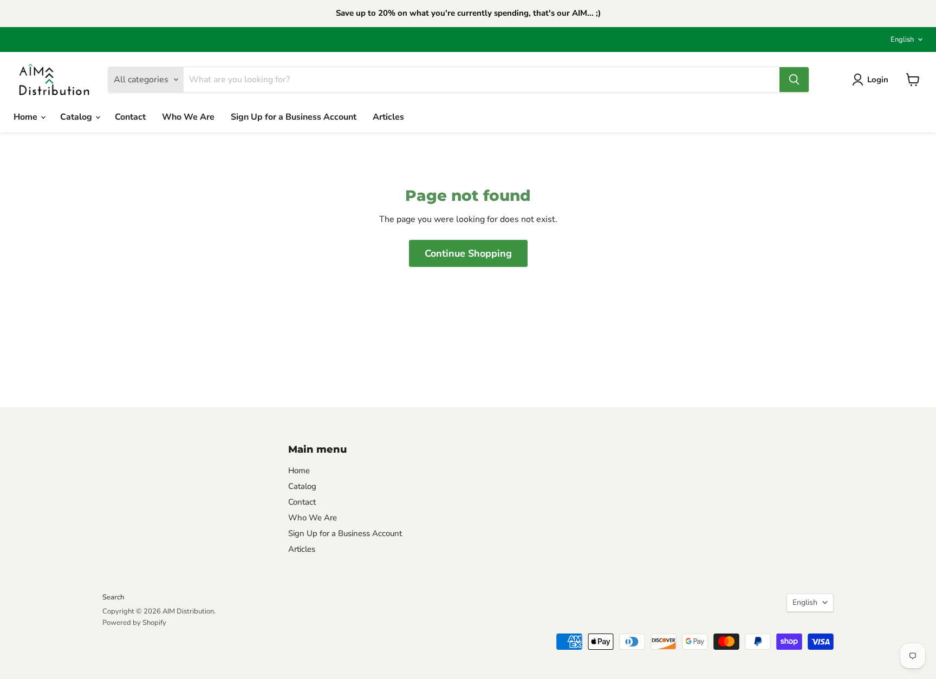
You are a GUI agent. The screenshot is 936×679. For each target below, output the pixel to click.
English (902, 39)
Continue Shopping (468, 253)
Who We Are (188, 117)
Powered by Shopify (134, 623)
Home (27, 117)
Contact (130, 117)
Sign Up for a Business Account (293, 117)
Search (113, 597)
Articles (388, 117)
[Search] (794, 79)
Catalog (77, 117)
